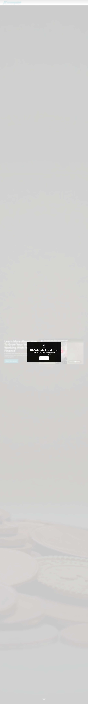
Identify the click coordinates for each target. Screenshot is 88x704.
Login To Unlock (44, 358)
